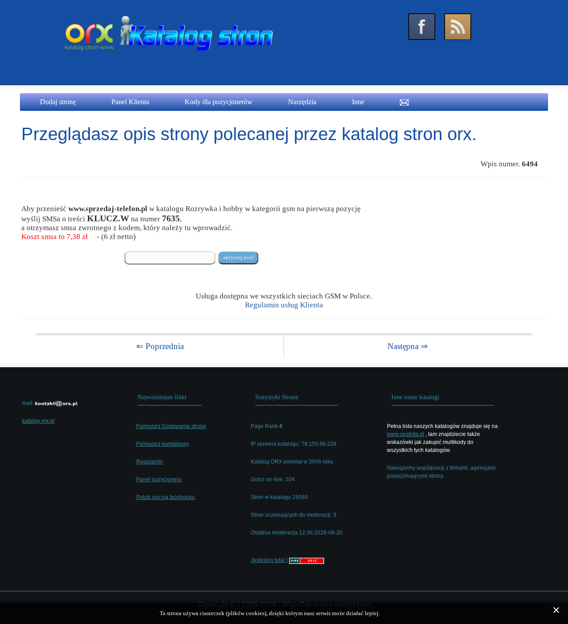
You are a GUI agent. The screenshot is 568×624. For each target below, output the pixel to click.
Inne (358, 102)
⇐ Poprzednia (160, 346)
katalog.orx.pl (38, 421)
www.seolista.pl (405, 434)
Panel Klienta (130, 102)
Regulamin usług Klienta (284, 305)
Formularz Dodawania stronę (171, 426)
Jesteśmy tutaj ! (269, 560)
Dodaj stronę (58, 102)
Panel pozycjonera (158, 479)
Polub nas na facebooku (165, 497)
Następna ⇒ (407, 346)
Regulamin (149, 462)
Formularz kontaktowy (162, 444)
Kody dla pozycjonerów (218, 102)
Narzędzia (302, 102)
